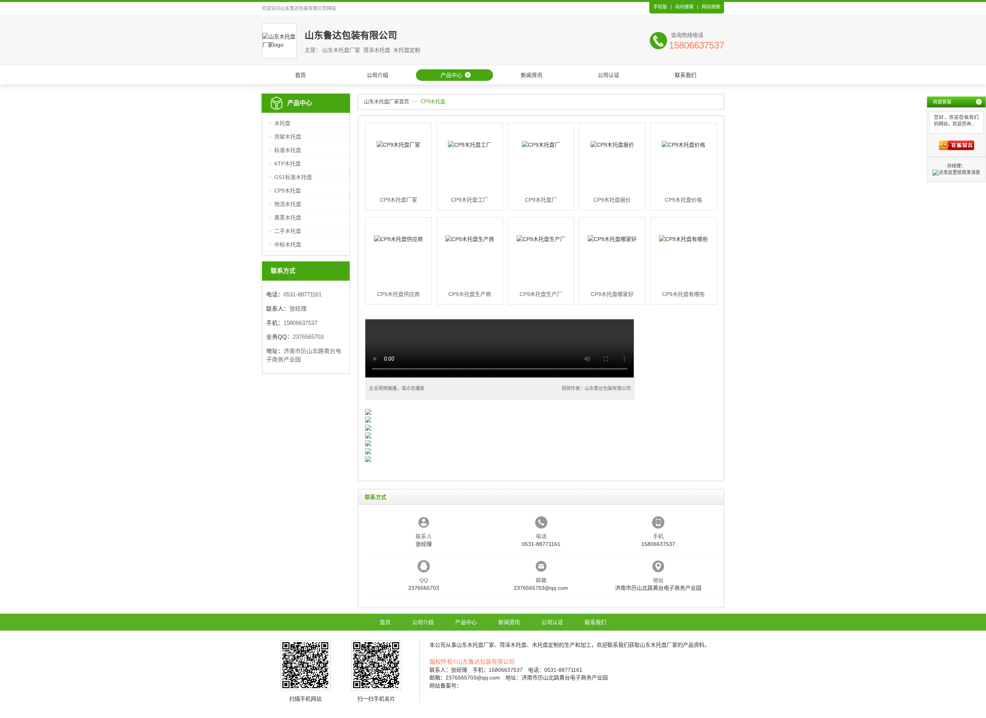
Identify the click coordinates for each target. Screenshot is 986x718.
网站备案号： (445, 686)
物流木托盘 (287, 204)
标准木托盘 (287, 150)
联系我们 (685, 75)
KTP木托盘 (287, 164)
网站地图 (711, 7)
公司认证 (608, 75)
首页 (300, 75)
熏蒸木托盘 (287, 217)
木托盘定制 (545, 645)
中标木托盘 (287, 244)
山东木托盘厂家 (475, 645)
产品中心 (451, 75)
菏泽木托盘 (513, 645)
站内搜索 (684, 7)
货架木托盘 (287, 137)
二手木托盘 (287, 231)
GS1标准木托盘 (293, 177)
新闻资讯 (531, 75)
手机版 (660, 7)
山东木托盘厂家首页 (386, 101)
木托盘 (282, 123)
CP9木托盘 (287, 190)
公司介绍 (377, 75)
